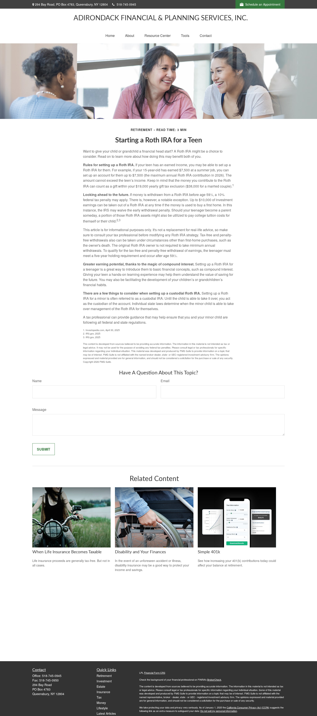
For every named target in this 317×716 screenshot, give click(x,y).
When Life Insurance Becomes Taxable (67, 552)
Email (165, 380)
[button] (110, 35)
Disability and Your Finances (140, 552)
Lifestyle (102, 708)
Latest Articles (106, 713)
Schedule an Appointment (262, 4)
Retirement (104, 675)
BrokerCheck (214, 679)
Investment (104, 681)
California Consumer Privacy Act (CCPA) (248, 707)
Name (37, 380)
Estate (101, 686)
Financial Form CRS (154, 672)
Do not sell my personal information (218, 711)
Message (39, 409)
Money (101, 702)
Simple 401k (209, 552)
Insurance (103, 692)
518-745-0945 (126, 4)
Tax (99, 697)
